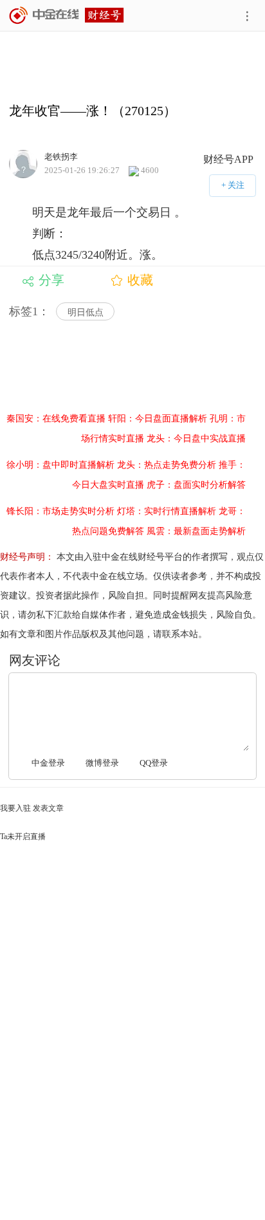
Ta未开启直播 (23, 836)
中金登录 (48, 763)
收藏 (140, 280)
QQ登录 (154, 763)
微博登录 (102, 763)
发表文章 (48, 808)
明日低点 (86, 312)
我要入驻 (15, 808)
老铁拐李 (61, 156)
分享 (51, 280)
